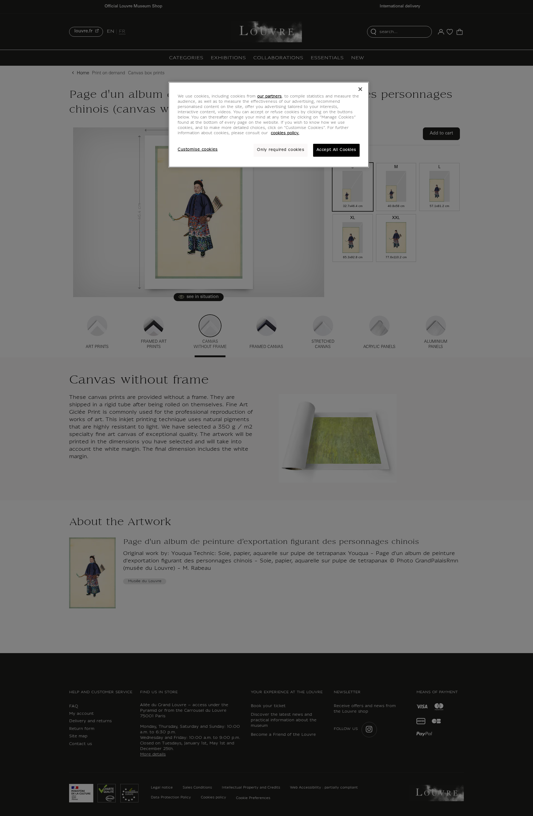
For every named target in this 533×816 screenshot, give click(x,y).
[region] (268, 125)
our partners (269, 96)
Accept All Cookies (336, 150)
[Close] (360, 89)
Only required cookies (280, 150)
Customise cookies (198, 149)
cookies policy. (285, 133)
